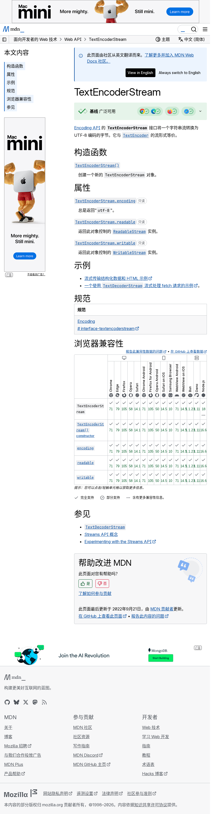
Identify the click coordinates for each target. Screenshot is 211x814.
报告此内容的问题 (147, 616)
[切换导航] (205, 29)
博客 (8, 736)
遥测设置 (85, 793)
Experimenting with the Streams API (118, 541)
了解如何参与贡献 (94, 593)
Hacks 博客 (150, 773)
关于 (8, 727)
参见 (11, 107)
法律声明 (110, 793)
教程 (143, 755)
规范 (11, 90)
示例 (11, 82)
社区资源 (80, 736)
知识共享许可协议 (150, 804)
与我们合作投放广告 (22, 755)
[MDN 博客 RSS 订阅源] (44, 702)
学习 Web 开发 (152, 736)
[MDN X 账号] (26, 702)
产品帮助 (12, 773)
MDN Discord (84, 755)
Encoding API (87, 127)
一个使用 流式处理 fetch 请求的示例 (138, 285)
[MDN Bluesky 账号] (16, 702)
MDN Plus (13, 764)
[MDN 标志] (14, 677)
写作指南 (80, 745)
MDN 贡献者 (161, 608)
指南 (143, 745)
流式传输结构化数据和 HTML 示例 (116, 278)
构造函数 (15, 66)
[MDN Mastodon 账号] (35, 702)
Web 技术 (148, 727)
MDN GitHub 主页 (88, 764)
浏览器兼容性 (19, 99)
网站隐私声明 (55, 793)
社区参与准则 (139, 793)
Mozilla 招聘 (15, 745)
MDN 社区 (81, 727)
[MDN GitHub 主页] (7, 702)
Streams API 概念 (101, 534)
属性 (11, 74)
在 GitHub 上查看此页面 (100, 616)
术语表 (145, 764)
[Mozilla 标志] (20, 793)
